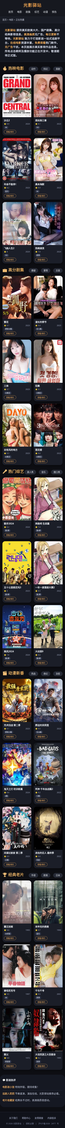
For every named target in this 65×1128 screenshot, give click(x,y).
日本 (58, 875)
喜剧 (58, 68)
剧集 (28, 12)
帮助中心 (26, 1118)
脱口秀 (57, 472)
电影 (19, 12)
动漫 (45, 12)
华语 (33, 875)
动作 (33, 68)
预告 (54, 12)
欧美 (46, 875)
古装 (58, 270)
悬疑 (33, 270)
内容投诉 (51, 1118)
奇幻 (46, 673)
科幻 (46, 68)
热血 (33, 673)
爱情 (46, 270)
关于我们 (13, 1118)
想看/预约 (10, 132)
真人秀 (30, 472)
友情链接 (39, 1118)
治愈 (58, 673)
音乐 (43, 472)
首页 (10, 12)
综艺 (36, 12)
